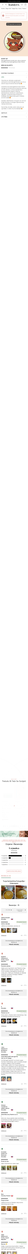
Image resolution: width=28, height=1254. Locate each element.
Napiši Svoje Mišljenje (14, 871)
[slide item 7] (14, 826)
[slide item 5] (11, 826)
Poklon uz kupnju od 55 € (14, 1)
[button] (14, 73)
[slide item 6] (13, 826)
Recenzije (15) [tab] (6, 876)
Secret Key (4, 58)
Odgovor (3, 935)
